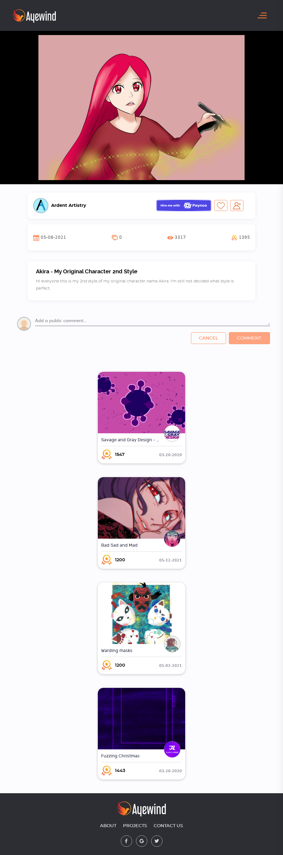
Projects (135, 826)
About (108, 826)
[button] (240, 237)
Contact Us (168, 826)
